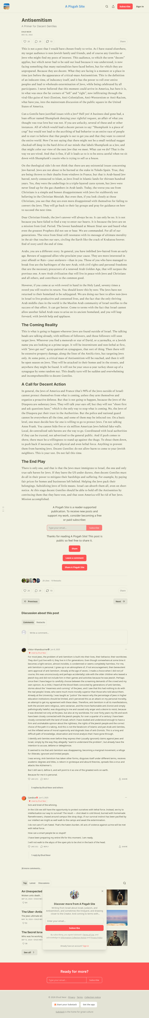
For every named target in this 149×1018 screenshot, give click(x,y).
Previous (32, 601)
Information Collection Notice (73, 937)
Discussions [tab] (43, 883)
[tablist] (34, 622)
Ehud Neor (26, 32)
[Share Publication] (113, 6)
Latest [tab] (33, 883)
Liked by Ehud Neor (38, 653)
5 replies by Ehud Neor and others (47, 787)
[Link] (17, 324)
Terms (80, 997)
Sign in (140, 6)
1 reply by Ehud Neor (41, 855)
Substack (60, 1011)
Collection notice (93, 997)
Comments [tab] (28, 622)
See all (27, 952)
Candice (32, 797)
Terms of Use (88, 934)
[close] (102, 891)
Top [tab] (25, 883)
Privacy (71, 997)
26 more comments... (31, 868)
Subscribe (125, 6)
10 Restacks (56, 580)
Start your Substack (67, 1004)
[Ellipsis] (126, 649)
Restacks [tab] (41, 622)
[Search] (107, 6)
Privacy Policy (96, 937)
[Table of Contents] (3, 509)
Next (118, 601)
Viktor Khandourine (37, 649)
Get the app (89, 1004)
